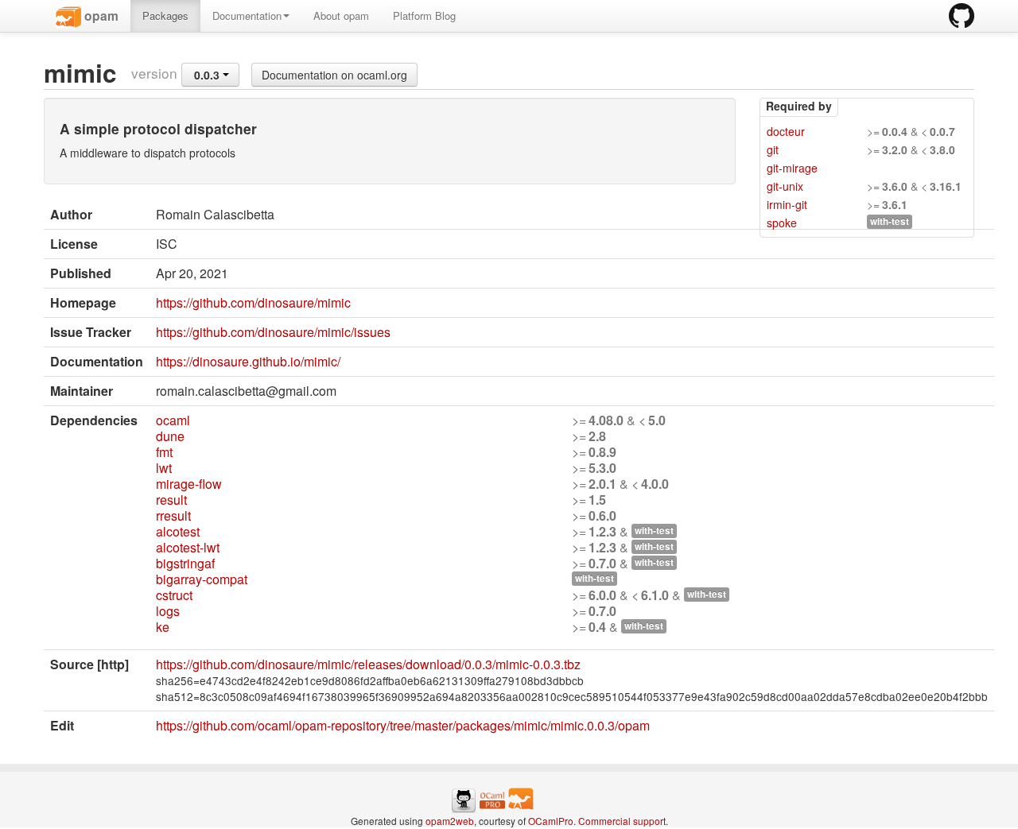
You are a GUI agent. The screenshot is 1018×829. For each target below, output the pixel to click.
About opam (341, 15)
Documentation (247, 15)
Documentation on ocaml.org (334, 75)
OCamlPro (550, 820)
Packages (165, 15)
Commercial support (622, 820)
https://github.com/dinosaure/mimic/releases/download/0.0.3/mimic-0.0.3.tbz (368, 664)
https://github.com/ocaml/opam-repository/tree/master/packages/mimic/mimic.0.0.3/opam (403, 725)
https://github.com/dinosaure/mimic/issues (273, 332)
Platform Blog (424, 15)
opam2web (449, 820)
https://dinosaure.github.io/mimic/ (248, 361)
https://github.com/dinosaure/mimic (253, 302)
